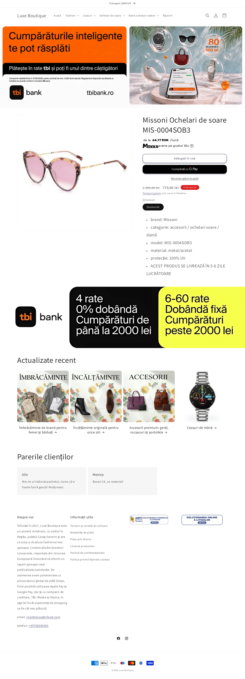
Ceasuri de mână (200, 427)
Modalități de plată (82, 532)
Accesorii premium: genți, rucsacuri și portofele (149, 429)
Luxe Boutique (126, 670)
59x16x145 (153, 207)
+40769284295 (38, 626)
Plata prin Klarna (80, 539)
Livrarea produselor (82, 546)
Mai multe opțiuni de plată (184, 178)
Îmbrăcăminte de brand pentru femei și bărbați (43, 429)
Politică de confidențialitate (87, 553)
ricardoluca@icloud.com (43, 617)
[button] (71, 15)
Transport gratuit (152, 193)
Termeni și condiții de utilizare (89, 525)
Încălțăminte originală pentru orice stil (96, 429)
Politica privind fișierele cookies (90, 559)
